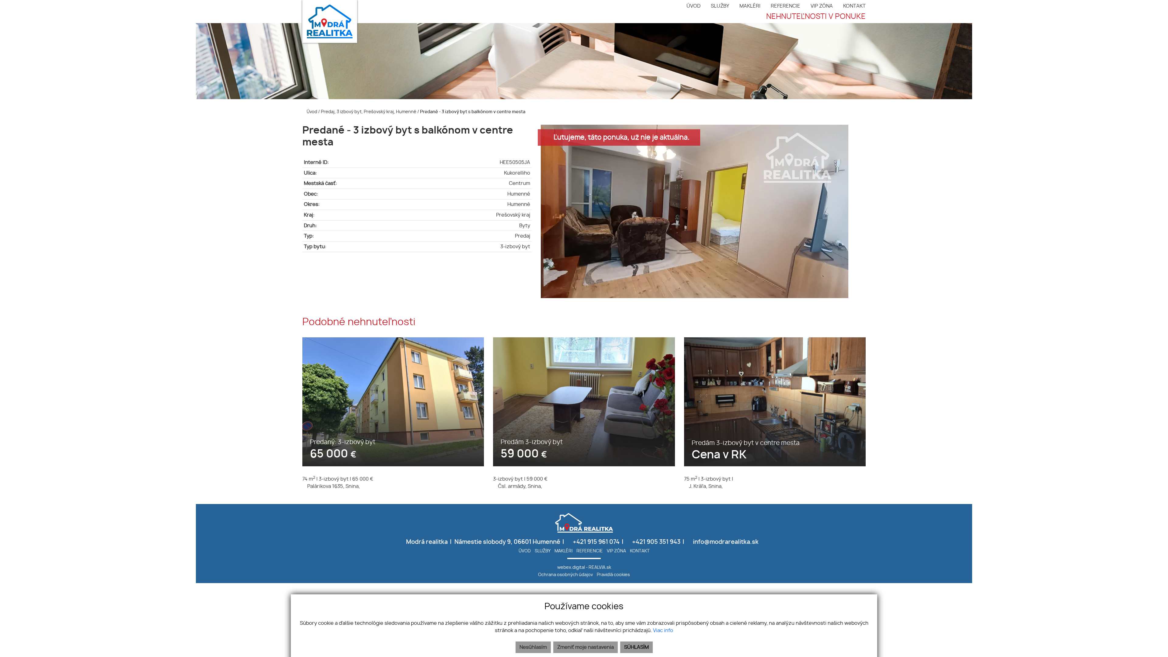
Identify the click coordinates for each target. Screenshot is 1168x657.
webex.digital (571, 567)
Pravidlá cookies (613, 574)
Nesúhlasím (533, 647)
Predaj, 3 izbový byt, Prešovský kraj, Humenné (369, 111)
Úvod (311, 111)
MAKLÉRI (749, 6)
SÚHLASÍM (636, 647)
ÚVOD (693, 6)
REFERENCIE (785, 6)
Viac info (663, 630)
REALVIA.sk (600, 567)
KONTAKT (854, 6)
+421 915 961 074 (596, 542)
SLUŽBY (720, 6)
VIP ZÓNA (822, 6)
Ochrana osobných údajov (565, 574)
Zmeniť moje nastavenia (585, 647)
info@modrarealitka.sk (725, 542)
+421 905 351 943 (655, 542)
